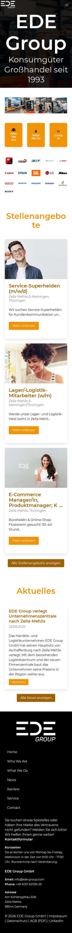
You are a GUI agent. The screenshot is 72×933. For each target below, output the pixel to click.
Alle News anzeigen (36, 698)
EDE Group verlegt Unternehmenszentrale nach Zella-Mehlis (32, 616)
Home (12, 752)
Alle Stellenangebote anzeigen (36, 563)
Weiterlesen (19, 682)
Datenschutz (17, 921)
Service (13, 798)
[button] (67, 5)
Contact (13, 808)
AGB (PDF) (38, 921)
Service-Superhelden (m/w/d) (34, 288)
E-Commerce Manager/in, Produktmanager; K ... (35, 500)
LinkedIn (56, 921)
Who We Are (17, 761)
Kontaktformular (19, 839)
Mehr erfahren (23, 326)
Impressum (58, 916)
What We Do (17, 770)
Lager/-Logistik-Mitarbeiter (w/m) (30, 392)
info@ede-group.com (29, 879)
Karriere (13, 789)
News (11, 780)
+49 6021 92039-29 (29, 884)
